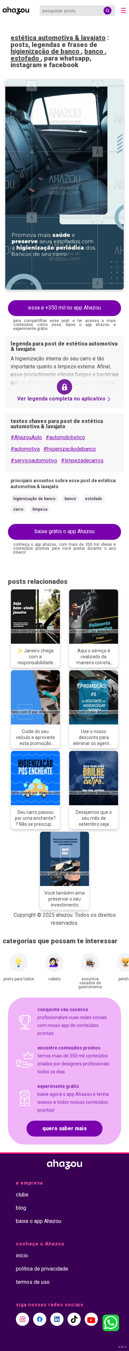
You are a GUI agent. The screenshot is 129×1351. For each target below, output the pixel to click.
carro (18, 509)
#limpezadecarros (82, 460)
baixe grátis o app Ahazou (65, 531)
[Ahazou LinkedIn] (57, 1319)
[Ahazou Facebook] (39, 1319)
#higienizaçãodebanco (69, 449)
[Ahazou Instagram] (22, 1319)
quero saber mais (64, 1128)
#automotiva (25, 449)
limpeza (39, 509)
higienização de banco (46, 51)
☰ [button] (123, 11)
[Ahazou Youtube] (91, 1319)
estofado (26, 58)
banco (94, 51)
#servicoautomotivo (34, 460)
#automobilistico (65, 437)
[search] (107, 11)
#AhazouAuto (26, 437)
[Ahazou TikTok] (74, 1319)
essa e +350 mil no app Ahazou (64, 307)
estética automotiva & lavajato (58, 38)
